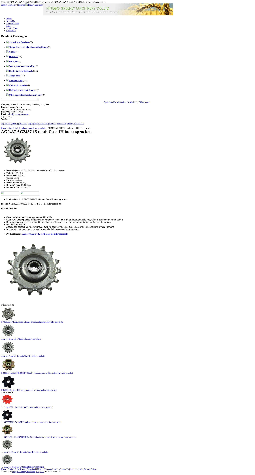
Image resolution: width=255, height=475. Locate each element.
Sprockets (12, 128)
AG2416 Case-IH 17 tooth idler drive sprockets (21, 339)
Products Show (12, 23)
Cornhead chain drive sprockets (32, 128)
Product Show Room (16, 469)
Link (80, 469)
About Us (10, 21)
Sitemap (21, 5)
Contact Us (11, 31)
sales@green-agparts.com (18, 114)
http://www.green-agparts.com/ (14, 123)
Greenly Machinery (130, 102)
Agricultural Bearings (113, 102)
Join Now (12, 5)
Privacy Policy (90, 469)
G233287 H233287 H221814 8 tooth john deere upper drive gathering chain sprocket (37, 373)
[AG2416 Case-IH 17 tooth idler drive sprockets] (7, 465)
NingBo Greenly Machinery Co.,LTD (28, 471)
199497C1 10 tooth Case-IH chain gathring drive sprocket (28, 407)
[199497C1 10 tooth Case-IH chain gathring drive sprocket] (7, 405)
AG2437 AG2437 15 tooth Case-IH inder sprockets (45, 234)
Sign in (4, 5)
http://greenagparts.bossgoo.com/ (42, 123)
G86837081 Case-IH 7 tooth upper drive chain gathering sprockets (29, 390)
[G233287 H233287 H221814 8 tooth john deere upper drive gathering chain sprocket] (7, 435)
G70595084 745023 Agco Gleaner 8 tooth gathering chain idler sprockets (32, 322)
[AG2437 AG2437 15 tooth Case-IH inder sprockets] (7, 450)
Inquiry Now (11, 28)
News (8, 26)
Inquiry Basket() (35, 5)
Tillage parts (144, 102)
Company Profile (51, 469)
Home (9, 19)
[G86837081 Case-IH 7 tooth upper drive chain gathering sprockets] (7, 420)
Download (31, 469)
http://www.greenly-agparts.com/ (70, 123)
